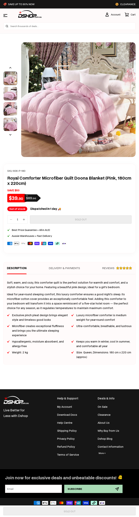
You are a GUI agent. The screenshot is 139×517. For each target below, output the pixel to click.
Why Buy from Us (108, 430)
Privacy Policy (66, 438)
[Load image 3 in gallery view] (10, 109)
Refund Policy (66, 446)
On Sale (102, 406)
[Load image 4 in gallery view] (10, 124)
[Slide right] (10, 134)
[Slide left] (10, 68)
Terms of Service (68, 454)
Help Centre (64, 422)
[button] (130, 14)
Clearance (104, 414)
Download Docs (67, 414)
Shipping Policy (67, 430)
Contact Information (110, 446)
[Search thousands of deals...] (7, 26)
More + (102, 453)
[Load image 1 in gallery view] (10, 78)
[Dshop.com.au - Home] (16, 400)
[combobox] (69, 26)
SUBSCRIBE (75, 488)
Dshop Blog (105, 438)
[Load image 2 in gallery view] (10, 93)
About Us (104, 422)
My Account (64, 406)
